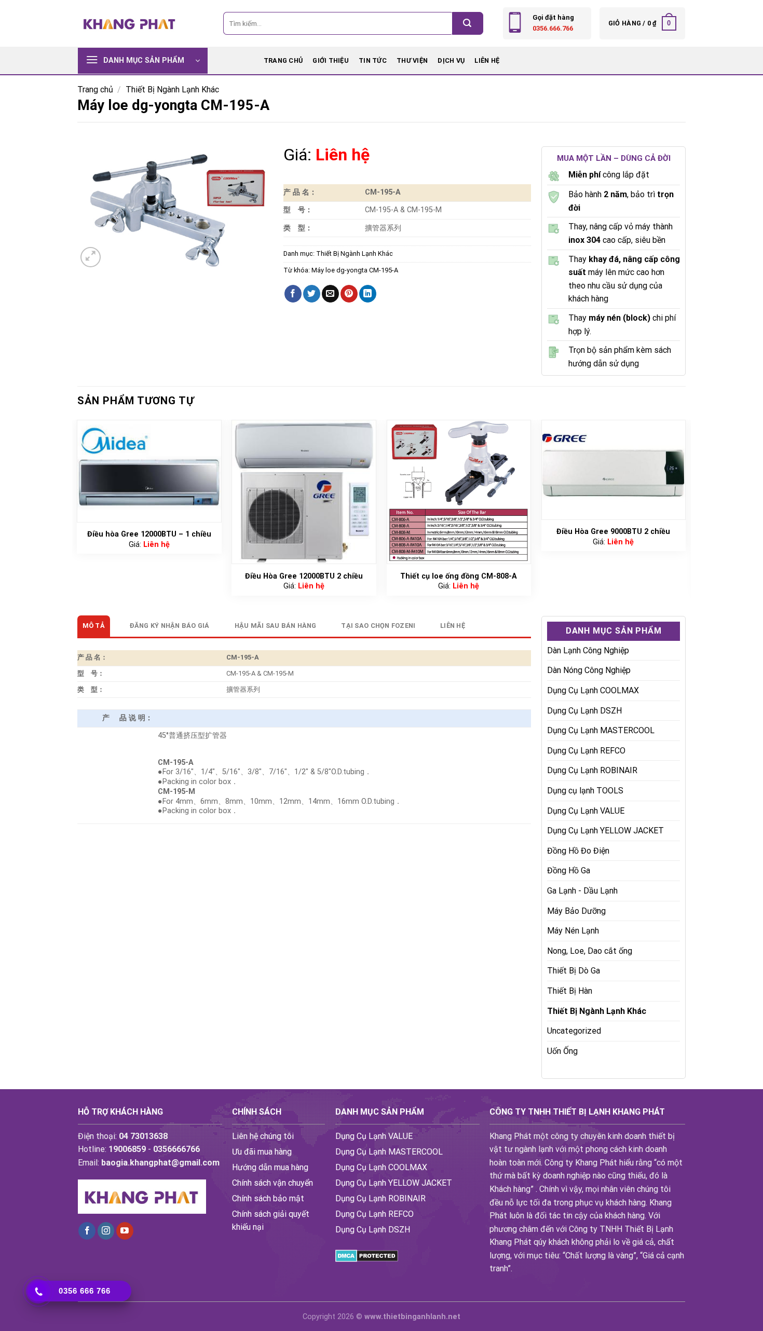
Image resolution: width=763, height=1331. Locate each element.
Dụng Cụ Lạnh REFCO (586, 751)
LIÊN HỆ (486, 60)
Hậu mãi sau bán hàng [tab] (276, 625)
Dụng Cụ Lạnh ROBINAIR (592, 770)
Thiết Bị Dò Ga (573, 971)
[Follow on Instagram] (106, 1231)
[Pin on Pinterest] (349, 294)
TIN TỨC (373, 60)
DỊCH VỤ (451, 60)
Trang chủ (283, 60)
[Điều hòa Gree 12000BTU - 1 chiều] (149, 471)
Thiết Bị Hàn (569, 991)
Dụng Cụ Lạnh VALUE (585, 811)
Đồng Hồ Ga (568, 870)
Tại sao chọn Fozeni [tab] (378, 625)
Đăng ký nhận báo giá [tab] (170, 625)
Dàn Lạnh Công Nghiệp (588, 650)
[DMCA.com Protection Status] (366, 1255)
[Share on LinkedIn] (367, 294)
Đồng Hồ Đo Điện (578, 851)
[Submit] (467, 23)
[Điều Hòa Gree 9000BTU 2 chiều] (614, 469)
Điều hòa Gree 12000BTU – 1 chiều (149, 534)
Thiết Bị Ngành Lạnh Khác (172, 89)
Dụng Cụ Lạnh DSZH (584, 711)
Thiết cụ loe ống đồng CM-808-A (458, 576)
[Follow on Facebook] (87, 1231)
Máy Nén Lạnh (573, 931)
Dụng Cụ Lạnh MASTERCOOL (601, 730)
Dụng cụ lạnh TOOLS (585, 790)
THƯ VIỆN (412, 60)
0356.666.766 (553, 28)
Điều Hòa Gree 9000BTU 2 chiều (613, 531)
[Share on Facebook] (293, 294)
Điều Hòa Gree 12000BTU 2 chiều (304, 576)
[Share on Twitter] (311, 294)
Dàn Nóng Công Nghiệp (589, 670)
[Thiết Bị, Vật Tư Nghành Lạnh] (130, 23)
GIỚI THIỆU (330, 60)
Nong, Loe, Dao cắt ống (589, 951)
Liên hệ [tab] (452, 625)
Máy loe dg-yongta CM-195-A (354, 270)
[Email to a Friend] (330, 294)
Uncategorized (574, 1031)
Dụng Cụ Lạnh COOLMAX (593, 690)
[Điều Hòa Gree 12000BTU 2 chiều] (304, 492)
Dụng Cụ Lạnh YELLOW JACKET (605, 830)
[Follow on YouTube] (124, 1231)
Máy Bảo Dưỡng (576, 911)
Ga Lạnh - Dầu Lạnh (582, 891)
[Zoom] (90, 257)
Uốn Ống (562, 1051)
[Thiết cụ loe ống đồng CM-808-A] (459, 492)
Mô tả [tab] (94, 625)
